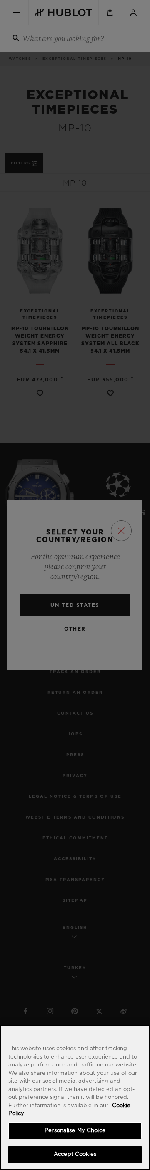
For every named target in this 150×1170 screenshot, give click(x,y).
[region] (75, 1097)
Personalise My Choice (75, 1130)
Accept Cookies (75, 1154)
